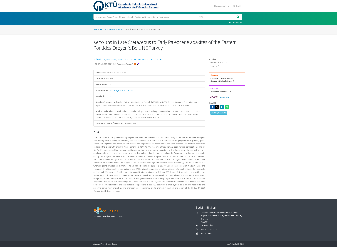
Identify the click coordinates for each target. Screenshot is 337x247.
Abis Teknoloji (232, 244)
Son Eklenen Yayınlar (114, 29)
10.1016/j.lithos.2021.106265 (122, 90)
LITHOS (109, 96)
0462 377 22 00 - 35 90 (209, 229)
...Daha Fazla (159, 59)
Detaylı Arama (235, 22)
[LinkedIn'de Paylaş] (222, 107)
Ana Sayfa (98, 29)
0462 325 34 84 (206, 233)
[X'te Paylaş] (217, 107)
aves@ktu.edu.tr (207, 225)
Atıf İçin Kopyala (219, 112)
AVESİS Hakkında (109, 216)
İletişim (121, 216)
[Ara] (238, 17)
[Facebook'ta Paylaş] (212, 107)
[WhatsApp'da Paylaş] (227, 107)
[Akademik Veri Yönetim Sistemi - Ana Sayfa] (105, 6)
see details (224, 97)
